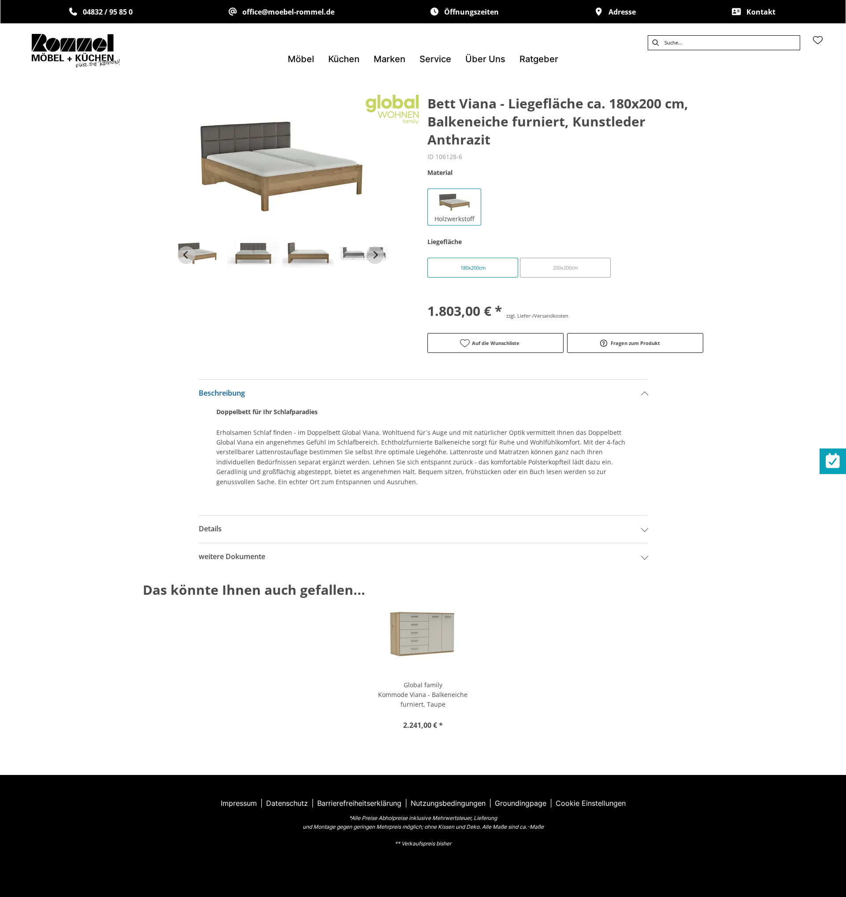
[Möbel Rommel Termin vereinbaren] (833, 461)
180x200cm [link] (473, 267)
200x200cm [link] (565, 267)
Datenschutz (287, 803)
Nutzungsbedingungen (448, 803)
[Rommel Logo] (76, 51)
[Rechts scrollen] (375, 255)
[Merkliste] (818, 40)
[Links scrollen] (186, 255)
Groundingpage (520, 803)
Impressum (239, 803)
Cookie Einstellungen (591, 803)
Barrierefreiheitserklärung (359, 803)
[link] (301, 59)
